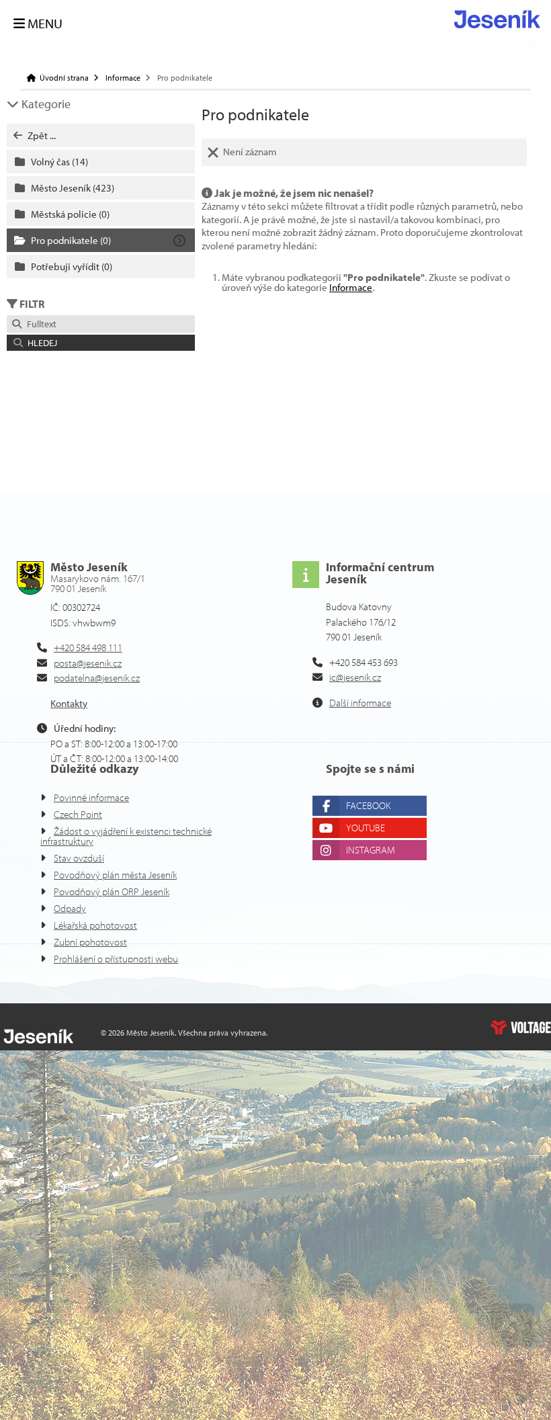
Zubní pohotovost (90, 941)
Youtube (365, 827)
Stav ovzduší (79, 857)
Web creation (521, 1027)
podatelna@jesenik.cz (97, 677)
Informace (122, 78)
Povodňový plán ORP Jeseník (111, 891)
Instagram (370, 849)
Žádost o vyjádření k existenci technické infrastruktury (126, 836)
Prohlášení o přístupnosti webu (116, 958)
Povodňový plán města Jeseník (115, 874)
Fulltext (39, 324)
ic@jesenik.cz (355, 677)
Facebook (368, 805)
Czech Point (78, 814)
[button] (101, 343)
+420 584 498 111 (88, 647)
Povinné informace (91, 797)
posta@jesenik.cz (88, 663)
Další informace (360, 702)
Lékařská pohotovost (95, 925)
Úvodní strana (497, 19)
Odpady (70, 908)
